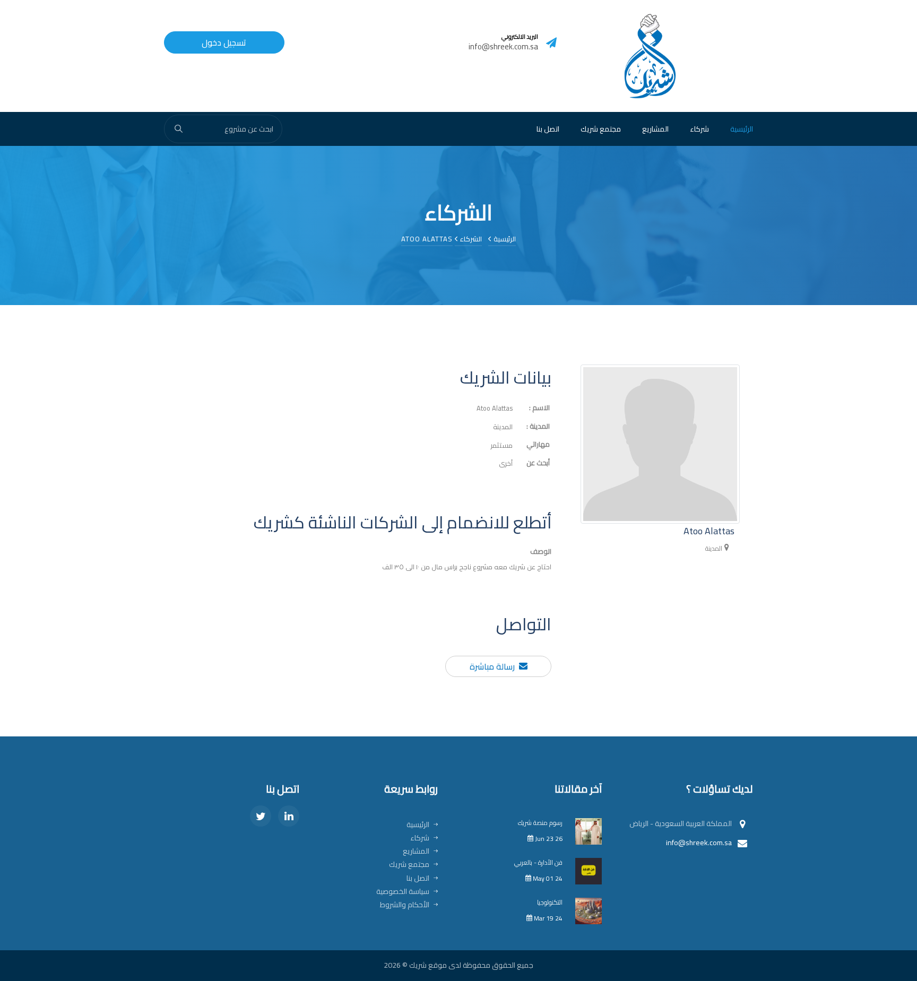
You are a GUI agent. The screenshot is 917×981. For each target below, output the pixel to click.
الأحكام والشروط (404, 904)
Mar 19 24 (547, 918)
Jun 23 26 (548, 838)
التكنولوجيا (550, 902)
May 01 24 (547, 878)
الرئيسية (741, 129)
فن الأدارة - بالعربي (538, 862)
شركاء (699, 129)
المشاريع (655, 129)
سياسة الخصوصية (402, 891)
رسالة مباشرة (492, 666)
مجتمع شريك (601, 129)
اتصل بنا (548, 129)
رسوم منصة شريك (540, 823)
